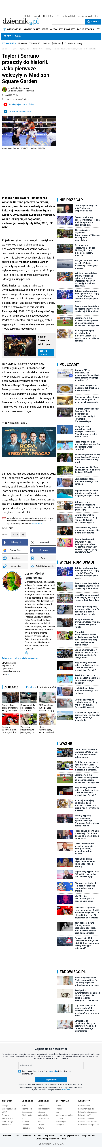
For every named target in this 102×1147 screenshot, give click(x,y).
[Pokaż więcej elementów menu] (98, 29)
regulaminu (53, 1071)
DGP (58, 16)
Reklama (26, 1135)
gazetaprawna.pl (85, 16)
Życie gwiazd (43, 1118)
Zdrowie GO (34, 43)
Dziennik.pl (27, 1101)
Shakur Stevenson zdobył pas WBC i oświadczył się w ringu (44, 340)
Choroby (59, 1118)
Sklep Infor (6, 1125)
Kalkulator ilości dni (86, 1109)
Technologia (27, 1109)
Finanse (59, 1109)
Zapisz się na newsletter (19, 111)
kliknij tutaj (66, 1090)
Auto (24, 1106)
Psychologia (61, 1121)
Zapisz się (51, 1079)
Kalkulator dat (84, 1106)
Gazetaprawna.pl (9, 1109)
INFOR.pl (26, 16)
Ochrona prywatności (68, 1135)
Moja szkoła (43, 1115)
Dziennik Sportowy (73, 43)
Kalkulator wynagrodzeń (88, 1125)
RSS (64, 1138)
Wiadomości (27, 1115)
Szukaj (95, 21)
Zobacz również (43, 352)
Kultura (41, 1128)
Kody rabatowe (44, 1109)
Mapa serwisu (89, 1135)
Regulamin (49, 1135)
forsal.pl (36, 16)
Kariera (37, 1135)
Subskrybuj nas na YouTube (21, 104)
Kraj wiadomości (47, 687)
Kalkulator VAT (84, 1115)
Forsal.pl (5, 1115)
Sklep (96, 16)
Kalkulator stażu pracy (87, 1112)
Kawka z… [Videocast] (52, 43)
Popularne (31, 687)
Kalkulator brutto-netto (87, 1121)
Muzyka (41, 1125)
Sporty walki (24, 49)
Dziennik (5, 49)
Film (39, 1121)
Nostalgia (22, 43)
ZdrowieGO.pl (69, 16)
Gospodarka (27, 1112)
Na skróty (7, 1101)
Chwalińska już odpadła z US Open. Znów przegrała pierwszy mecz (11, 668)
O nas (17, 1135)
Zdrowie (25, 1121)
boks (15, 534)
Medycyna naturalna (64, 1115)
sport (14, 49)
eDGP (4, 1112)
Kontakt (7, 1135)
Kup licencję (37, 523)
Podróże (25, 1125)
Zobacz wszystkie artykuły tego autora (20, 658)
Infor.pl (5, 1106)
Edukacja (41, 1112)
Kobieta (41, 1106)
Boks (18, 36)
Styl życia (60, 1125)
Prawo (58, 1106)
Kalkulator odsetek (86, 1118)
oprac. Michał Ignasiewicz (21, 89)
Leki (57, 1112)
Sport (7, 36)
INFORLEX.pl (48, 16)
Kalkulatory (84, 1101)
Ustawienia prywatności (47, 1138)
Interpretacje (7, 1121)
